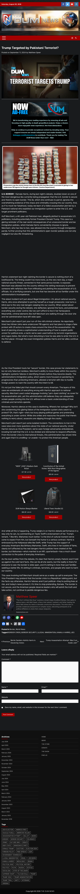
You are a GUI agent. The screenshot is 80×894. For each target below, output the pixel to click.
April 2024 (5, 789)
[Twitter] (13, 617)
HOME (44, 737)
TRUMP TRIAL (7, 880)
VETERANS (25, 880)
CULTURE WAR (15, 842)
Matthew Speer (35, 52)
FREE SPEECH (21, 852)
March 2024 (6, 793)
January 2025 (6, 756)
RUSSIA (21, 867)
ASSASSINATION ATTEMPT (11, 836)
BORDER (5, 839)
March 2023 (6, 812)
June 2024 (5, 782)
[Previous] (6, 167)
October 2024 (6, 767)
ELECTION (20, 848)
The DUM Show (22, 874)
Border (12, 629)
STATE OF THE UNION (20, 871)
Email (44, 687)
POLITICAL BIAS (7, 864)
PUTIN (14, 867)
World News (20, 629)
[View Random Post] (72, 38)
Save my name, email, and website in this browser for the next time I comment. (36, 707)
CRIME (4, 842)
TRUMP (33, 874)
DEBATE (25, 842)
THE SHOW (45, 751)
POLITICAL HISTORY (23, 864)
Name (5, 687)
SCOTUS (30, 867)
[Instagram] (8, 617)
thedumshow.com (22, 612)
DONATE (44, 748)
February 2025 (6, 753)
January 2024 (6, 800)
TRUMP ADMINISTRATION (23, 877)
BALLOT (26, 836)
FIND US (44, 755)
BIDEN (34, 836)
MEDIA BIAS (21, 861)
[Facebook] (4, 617)
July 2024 (5, 778)
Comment (6, 659)
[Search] (75, 38)
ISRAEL (23, 858)
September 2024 (7, 771)
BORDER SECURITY (29, 632)
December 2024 (7, 760)
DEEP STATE (6, 845)
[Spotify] (17, 617)
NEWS (44, 740)
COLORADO (31, 839)
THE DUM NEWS (47, 891)
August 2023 (6, 808)
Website (5, 697)
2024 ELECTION (7, 829)
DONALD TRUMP (8, 848)
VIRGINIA (5, 883)
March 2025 (6, 749)
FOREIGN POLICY (8, 852)
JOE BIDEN (32, 858)
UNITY (17, 880)
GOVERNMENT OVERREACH (11, 855)
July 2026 (5, 741)
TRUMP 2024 (6, 877)
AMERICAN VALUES (23, 833)
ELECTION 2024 (31, 848)
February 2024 (6, 797)
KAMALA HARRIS (63, 632)
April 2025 (5, 745)
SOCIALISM (6, 871)
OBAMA (30, 861)
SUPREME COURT (8, 874)
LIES (72, 632)
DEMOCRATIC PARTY (21, 845)
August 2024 (6, 775)
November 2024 (7, 764)
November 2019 (7, 819)
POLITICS (5, 867)
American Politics (8, 833)
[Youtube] (21, 617)
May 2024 (5, 786)
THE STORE (45, 744)
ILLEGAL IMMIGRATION (47, 632)
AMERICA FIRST (21, 829)
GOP (30, 852)
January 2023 (6, 815)
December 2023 (7, 804)
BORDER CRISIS (14, 632)
